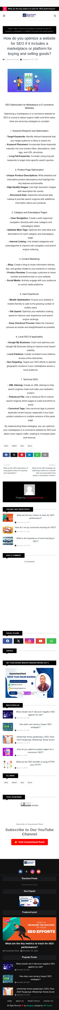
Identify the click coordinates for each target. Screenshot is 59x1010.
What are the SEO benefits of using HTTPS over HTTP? (35, 763)
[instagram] (29, 641)
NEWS (14, 446)
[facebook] (7, 641)
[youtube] (40, 641)
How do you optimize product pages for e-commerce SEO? (35, 751)
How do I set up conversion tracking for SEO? (35, 527)
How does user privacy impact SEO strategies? (35, 726)
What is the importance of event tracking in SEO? (35, 540)
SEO (22, 446)
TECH (30, 446)
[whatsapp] (51, 641)
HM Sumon (47, 1006)
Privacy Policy (34, 1001)
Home (10, 29)
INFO (16, 29)
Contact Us (48, 1001)
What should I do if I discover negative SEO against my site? (35, 713)
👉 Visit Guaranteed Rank (30, 842)
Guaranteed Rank (12, 59)
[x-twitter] (18, 641)
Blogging (30, 1006)
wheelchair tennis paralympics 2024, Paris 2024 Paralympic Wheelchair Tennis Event (35, 738)
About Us (20, 1001)
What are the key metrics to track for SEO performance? (31, 9)
